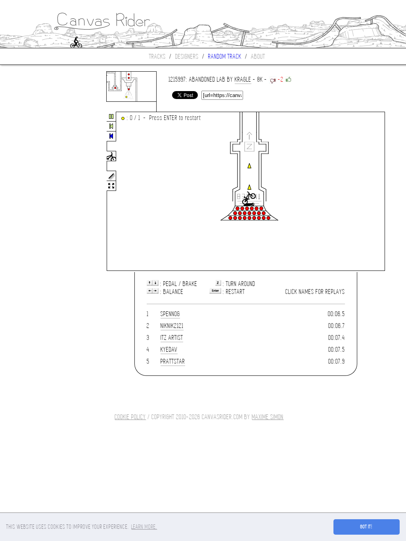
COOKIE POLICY (130, 417)
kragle (243, 79)
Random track (224, 56)
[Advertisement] (33, 192)
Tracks (157, 56)
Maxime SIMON (267, 417)
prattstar (173, 361)
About (258, 56)
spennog (170, 314)
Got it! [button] (366, 527)
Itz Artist (172, 337)
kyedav (169, 349)
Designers (187, 56)
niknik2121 (172, 326)
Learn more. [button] (144, 526)
